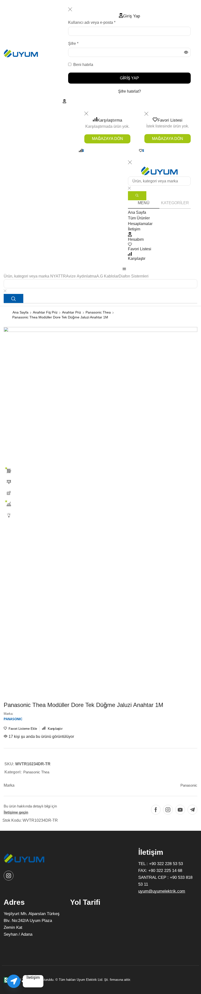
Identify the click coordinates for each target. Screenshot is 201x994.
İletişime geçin (16, 812)
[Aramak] (13, 298)
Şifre (73, 43)
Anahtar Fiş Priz (45, 312)
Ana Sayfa (20, 312)
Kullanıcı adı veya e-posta (91, 22)
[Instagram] (168, 810)
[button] (64, 101)
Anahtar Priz (71, 312)
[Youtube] (180, 810)
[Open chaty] (13, 981)
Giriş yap (129, 78)
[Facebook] (156, 810)
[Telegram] (192, 810)
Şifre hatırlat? (129, 91)
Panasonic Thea (98, 312)
